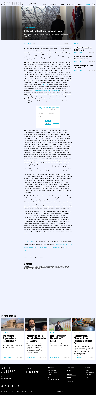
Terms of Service (48, 124)
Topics (68, 4)
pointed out (45, 84)
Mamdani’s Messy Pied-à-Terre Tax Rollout (83, 67)
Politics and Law (38, 43)
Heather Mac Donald (29, 28)
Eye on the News (31, 357)
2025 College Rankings (32, 4)
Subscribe (80, 4)
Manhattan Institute (89, 372)
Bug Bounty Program (90, 377)
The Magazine (52, 4)
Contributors (70, 371)
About (74, 4)
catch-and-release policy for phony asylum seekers (45, 90)
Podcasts (61, 4)
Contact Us (70, 381)
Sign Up (48, 121)
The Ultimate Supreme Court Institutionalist (83, 49)
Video (49, 377)
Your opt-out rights (91, 391)
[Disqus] (48, 291)
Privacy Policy (56, 123)
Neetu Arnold (77, 333)
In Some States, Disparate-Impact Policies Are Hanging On (83, 339)
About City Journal (71, 368)
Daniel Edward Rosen (54, 333)
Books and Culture (52, 376)
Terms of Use (88, 376)
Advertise (87, 370)
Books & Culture (7, 357)
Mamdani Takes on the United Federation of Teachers (83, 58)
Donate (88, 4)
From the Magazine (52, 372)
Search (44, 4)
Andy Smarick (6, 333)
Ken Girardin (29, 333)
